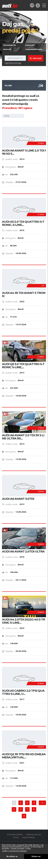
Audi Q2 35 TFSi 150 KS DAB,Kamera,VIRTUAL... (24, 756)
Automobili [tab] (30, 45)
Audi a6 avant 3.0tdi (18, 498)
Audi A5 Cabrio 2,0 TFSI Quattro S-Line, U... (23, 692)
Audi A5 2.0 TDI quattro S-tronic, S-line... (23, 223)
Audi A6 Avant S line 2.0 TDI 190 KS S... (24, 152)
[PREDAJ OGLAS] (32, 5)
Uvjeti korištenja (28, 837)
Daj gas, (20, 27)
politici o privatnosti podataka (14, 851)
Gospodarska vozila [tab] (33, 49)
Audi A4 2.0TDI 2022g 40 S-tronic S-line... (23, 621)
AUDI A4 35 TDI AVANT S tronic (23, 294)
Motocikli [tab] (7, 49)
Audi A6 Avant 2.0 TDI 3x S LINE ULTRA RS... (23, 437)
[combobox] (14, 116)
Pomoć (16, 837)
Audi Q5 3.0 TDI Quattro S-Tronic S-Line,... (23, 366)
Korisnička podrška (15, 834)
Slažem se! (36, 856)
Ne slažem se (12, 856)
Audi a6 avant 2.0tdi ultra (23, 551)
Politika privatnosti (33, 834)
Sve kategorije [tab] (9, 45)
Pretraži (37, 58)
